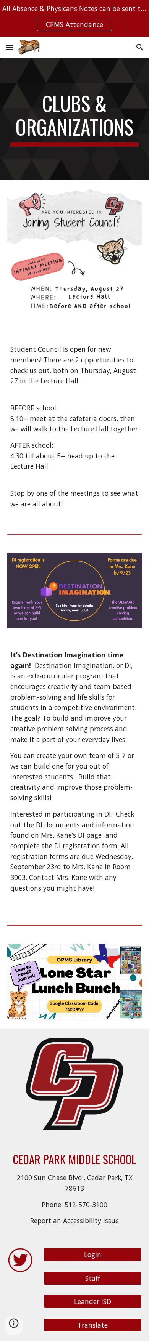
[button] (9, 47)
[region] (74, 18)
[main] (74, 119)
